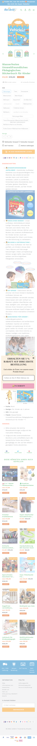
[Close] (33, 358)
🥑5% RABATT (18, 386)
